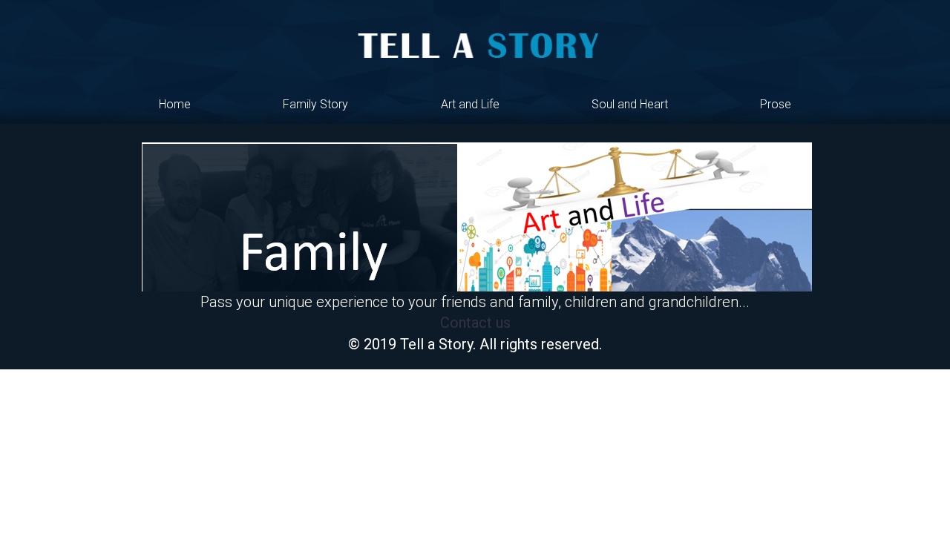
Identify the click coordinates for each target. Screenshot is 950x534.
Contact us (475, 323)
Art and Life (470, 104)
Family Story (315, 104)
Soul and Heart (630, 104)
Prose (775, 104)
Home (175, 104)
